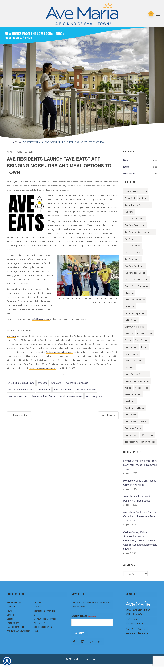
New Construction (133, 394)
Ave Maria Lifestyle (86, 389)
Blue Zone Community (135, 299)
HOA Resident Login (15, 626)
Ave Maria (11, 335)
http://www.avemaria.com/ (42, 368)
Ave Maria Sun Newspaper (18, 630)
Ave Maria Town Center (44, 396)
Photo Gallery (13, 622)
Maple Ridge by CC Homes (136, 374)
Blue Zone (129, 293)
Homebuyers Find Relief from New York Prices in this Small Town (140, 465)
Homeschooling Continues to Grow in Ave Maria (139, 482)
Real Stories (129, 173)
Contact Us (12, 606)
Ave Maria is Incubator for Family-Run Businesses (137, 498)
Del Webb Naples (144, 333)
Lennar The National (134, 360)
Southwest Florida (133, 428)
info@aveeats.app (40, 318)
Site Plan (38, 606)
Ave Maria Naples (132, 259)
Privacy (87, 658)
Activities (143, 198)
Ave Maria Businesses (77, 382)
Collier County (131, 320)
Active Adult (130, 198)
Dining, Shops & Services (45, 618)
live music (129, 367)
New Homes (130, 401)
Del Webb (129, 333)
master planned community (137, 381)
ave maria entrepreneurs (21, 389)
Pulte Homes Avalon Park (136, 421)
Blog (125, 160)
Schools (10, 614)
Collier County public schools (59, 352)
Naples (128, 387)
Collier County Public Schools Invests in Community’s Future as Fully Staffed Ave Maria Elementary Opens (140, 540)
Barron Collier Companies (136, 286)
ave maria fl (44, 389)
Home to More (131, 347)
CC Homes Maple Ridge (135, 313)
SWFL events (147, 435)
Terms (95, 658)
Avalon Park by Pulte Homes (137, 205)
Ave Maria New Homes (135, 265)
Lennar (144, 347)
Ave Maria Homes (132, 245)
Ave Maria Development (135, 225)
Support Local (131, 435)
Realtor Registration (43, 626)
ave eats (42, 382)
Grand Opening (141, 340)
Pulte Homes (130, 414)
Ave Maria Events (132, 232)
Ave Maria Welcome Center (137, 279)
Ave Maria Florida (63, 389)
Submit (79, 633)
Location (11, 618)
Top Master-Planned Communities (140, 441)
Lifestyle (37, 602)
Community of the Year (135, 326)
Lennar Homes (131, 353)
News (18, 142)
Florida (128, 340)
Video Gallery (39, 622)
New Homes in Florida (134, 407)
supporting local (94, 396)
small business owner (71, 396)
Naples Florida (141, 387)
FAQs (36, 630)
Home (11, 142)
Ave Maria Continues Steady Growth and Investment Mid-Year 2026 (139, 516)
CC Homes (129, 306)
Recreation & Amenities (44, 610)
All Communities (14, 602)
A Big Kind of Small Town (21, 382)
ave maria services (18, 396)
